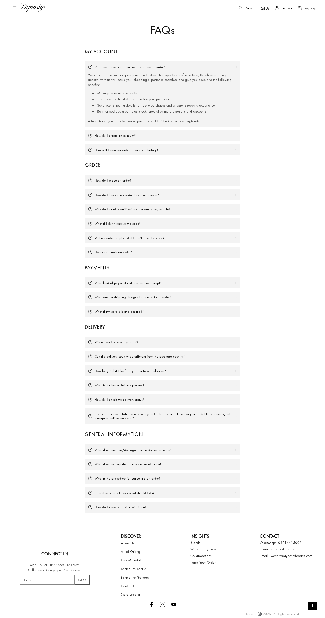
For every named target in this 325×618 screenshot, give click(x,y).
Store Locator (130, 594)
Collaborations (201, 555)
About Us (127, 543)
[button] (16, 7)
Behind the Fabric (133, 568)
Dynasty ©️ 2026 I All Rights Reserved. (273, 614)
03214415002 (283, 549)
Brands (195, 542)
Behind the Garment (135, 577)
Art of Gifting (130, 551)
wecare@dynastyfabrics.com (291, 555)
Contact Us (129, 586)
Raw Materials (131, 560)
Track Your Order (203, 562)
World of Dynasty (203, 549)
